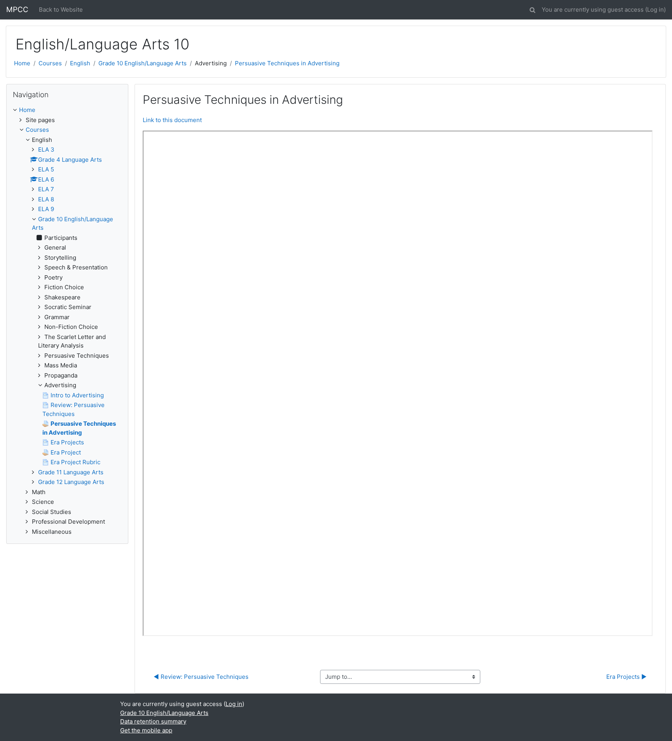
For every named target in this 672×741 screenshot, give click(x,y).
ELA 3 (46, 149)
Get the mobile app (146, 730)
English (80, 63)
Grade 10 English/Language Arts (142, 63)
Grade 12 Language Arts (71, 482)
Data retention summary (153, 721)
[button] (532, 9)
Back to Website (61, 9)
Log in (655, 9)
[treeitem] (67, 110)
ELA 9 (46, 209)
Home (22, 63)
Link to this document (172, 120)
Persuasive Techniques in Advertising (287, 63)
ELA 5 (46, 169)
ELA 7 (46, 189)
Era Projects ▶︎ (626, 676)
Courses (50, 63)
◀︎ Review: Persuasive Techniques (201, 676)
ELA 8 (46, 199)
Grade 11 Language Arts (70, 472)
